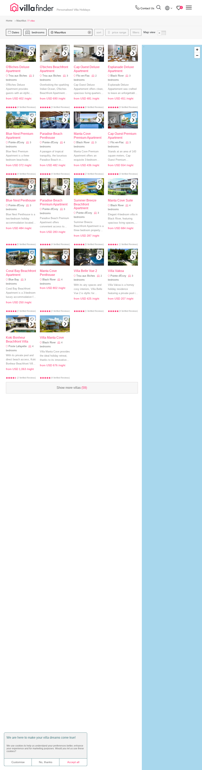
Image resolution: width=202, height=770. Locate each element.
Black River (117, 75)
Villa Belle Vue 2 (85, 271)
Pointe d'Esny (16, 142)
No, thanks (45, 762)
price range (118, 32)
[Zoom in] (197, 49)
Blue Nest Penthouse (21, 200)
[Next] (31, 53)
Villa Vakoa (116, 271)
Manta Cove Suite (120, 200)
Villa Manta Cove (52, 337)
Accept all (73, 762)
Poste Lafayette (17, 346)
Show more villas (72, 387)
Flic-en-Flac (83, 75)
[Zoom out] (197, 55)
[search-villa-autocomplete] (158, 8)
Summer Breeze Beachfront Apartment (85, 204)
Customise (18, 762)
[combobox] (72, 32)
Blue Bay (13, 279)
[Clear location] (89, 32)
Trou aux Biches (17, 75)
